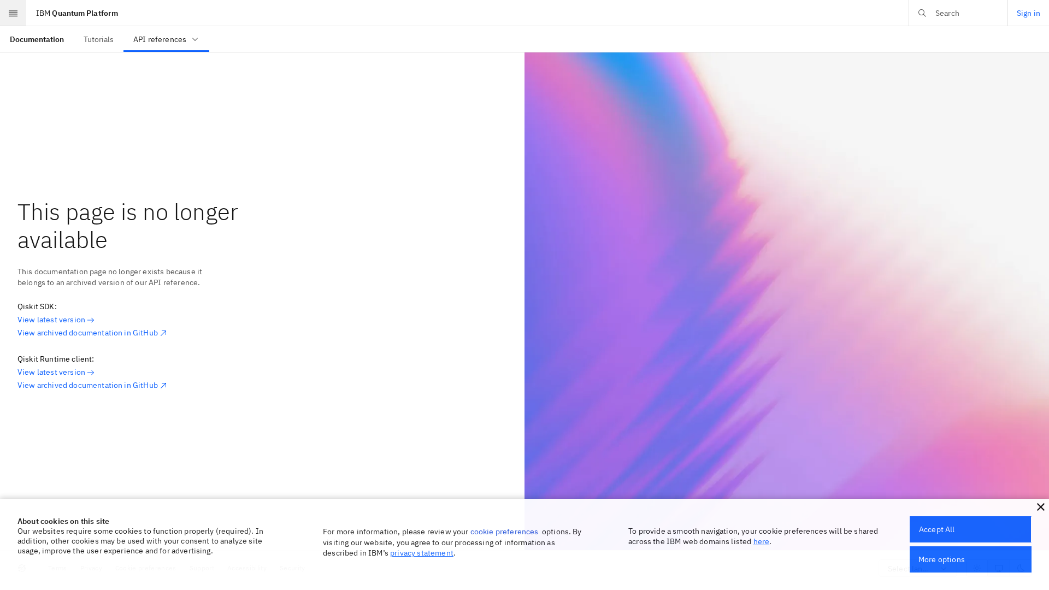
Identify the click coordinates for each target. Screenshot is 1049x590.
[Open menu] (13, 13)
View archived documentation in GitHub (87, 333)
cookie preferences (504, 531)
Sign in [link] (1028, 13)
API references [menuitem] (159, 39)
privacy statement (421, 553)
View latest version (51, 319)
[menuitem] (37, 39)
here (761, 541)
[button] (1041, 507)
